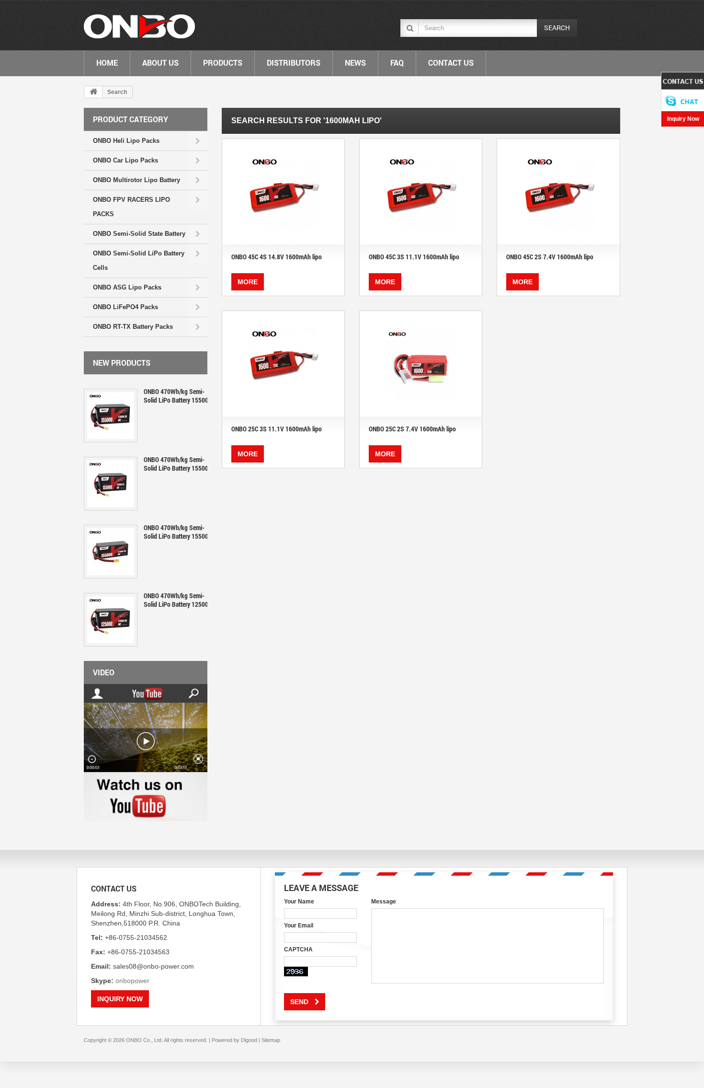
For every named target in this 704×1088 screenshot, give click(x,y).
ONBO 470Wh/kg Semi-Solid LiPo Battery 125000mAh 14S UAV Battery (206, 600)
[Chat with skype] (682, 91)
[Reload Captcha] (296, 971)
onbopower (132, 980)
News (355, 63)
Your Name (299, 901)
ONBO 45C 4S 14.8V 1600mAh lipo (276, 256)
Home (107, 63)
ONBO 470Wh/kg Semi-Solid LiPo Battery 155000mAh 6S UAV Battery (204, 532)
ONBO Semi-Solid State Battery (139, 233)
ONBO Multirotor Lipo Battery (136, 180)
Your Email (298, 925)
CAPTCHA (298, 949)
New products (121, 363)
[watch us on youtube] (145, 752)
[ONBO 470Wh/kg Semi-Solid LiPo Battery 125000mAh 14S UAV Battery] (110, 620)
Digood (249, 1040)
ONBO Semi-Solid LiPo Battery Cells (138, 260)
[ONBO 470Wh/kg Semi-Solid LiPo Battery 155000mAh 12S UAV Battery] (110, 483)
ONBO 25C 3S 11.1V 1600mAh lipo (276, 428)
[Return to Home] (93, 92)
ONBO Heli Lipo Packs (126, 140)
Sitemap (270, 1040)
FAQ (397, 63)
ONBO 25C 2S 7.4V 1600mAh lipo (412, 428)
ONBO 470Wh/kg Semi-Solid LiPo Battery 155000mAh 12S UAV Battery (206, 464)
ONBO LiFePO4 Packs (125, 307)
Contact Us (451, 63)
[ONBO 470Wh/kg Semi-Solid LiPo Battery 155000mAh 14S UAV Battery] (110, 415)
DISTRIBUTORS (293, 63)
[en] (139, 26)
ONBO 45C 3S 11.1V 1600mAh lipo (414, 256)
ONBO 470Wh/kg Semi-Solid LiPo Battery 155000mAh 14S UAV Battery (206, 396)
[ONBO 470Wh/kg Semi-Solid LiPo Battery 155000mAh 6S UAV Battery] (110, 552)
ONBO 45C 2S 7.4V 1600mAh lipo (549, 256)
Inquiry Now (120, 999)
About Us (160, 63)
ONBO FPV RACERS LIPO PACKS (131, 207)
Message (383, 901)
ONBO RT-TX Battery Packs (133, 326)
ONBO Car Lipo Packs (125, 160)
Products (222, 63)
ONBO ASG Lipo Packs (127, 287)
